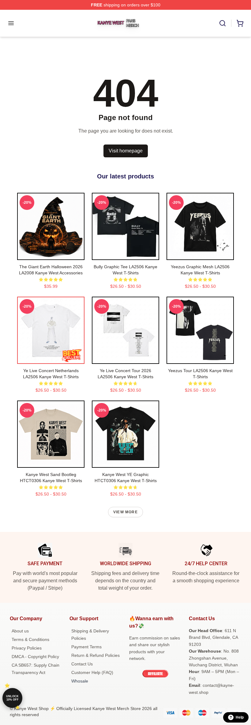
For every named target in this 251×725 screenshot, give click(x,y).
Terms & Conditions (30, 639)
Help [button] (240, 717)
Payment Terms (86, 646)
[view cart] (240, 23)
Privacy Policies (27, 648)
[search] (222, 23)
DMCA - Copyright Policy (35, 656)
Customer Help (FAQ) (92, 672)
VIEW (51, 253)
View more (125, 512)
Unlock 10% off (12, 698)
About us (20, 630)
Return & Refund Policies (95, 655)
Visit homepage (126, 150)
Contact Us (82, 663)
